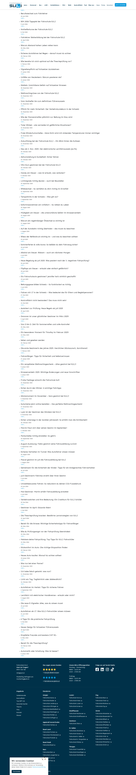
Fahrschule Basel (48, 745)
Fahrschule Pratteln (49, 738)
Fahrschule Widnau (75, 742)
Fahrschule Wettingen (50, 712)
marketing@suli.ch (22, 679)
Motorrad (33, 5)
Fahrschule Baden (49, 700)
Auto (25, 5)
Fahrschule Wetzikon (102, 739)
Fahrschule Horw (74, 698)
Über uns (91, 5)
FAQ (17, 709)
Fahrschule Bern (48, 752)
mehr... (23, 10)
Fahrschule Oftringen (50, 706)
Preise (103, 5)
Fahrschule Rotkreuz (102, 703)
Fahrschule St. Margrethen (77, 739)
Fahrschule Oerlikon (102, 730)
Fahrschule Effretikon (103, 725)
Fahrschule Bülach (102, 719)
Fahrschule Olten (74, 723)
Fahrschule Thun (48, 761)
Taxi (85, 5)
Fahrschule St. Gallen (76, 736)
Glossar (18, 715)
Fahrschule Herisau (49, 725)
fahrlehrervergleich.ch (52, 681)
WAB (69, 5)
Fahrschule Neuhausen (76, 713)
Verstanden (16, 771)
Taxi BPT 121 (20, 701)
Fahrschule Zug (101, 706)
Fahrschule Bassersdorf (103, 716)
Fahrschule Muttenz (49, 732)
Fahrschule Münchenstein (51, 735)
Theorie (18, 707)
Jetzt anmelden (121, 5)
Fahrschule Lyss (48, 758)
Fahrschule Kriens (75, 700)
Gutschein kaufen (21, 704)
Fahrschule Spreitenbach (51, 709)
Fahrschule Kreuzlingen (76, 752)
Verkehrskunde (21, 695)
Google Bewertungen (51, 672)
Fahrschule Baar (101, 698)
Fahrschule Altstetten (103, 713)
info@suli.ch (20, 673)
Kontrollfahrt (78, 5)
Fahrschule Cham (101, 700)
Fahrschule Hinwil (101, 728)
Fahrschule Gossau (75, 733)
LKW (45, 5)
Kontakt (19, 712)
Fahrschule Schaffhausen (77, 716)
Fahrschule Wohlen (49, 715)
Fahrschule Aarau (48, 698)
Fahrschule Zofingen (49, 718)
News (98, 5)
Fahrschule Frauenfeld (76, 749)
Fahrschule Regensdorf (103, 733)
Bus (40, 5)
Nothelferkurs (54, 5)
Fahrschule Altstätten (76, 731)
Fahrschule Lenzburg (49, 703)
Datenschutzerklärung (38, 767)
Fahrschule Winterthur (103, 742)
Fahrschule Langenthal (50, 755)
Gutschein (110, 5)
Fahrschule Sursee (75, 706)
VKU (63, 5)
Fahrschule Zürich (101, 745)
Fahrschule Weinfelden (76, 755)
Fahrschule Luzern (75, 703)
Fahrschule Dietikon (102, 722)
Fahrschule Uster (101, 736)
